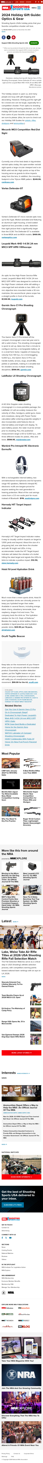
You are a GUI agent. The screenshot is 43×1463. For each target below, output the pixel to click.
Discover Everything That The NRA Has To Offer (20, 1416)
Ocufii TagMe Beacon (24, 700)
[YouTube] (42, 2)
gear (26, 692)
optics (21, 692)
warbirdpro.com (32, 498)
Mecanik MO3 (32, 692)
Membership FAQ (7, 1284)
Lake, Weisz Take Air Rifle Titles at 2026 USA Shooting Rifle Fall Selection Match (21, 955)
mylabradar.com (23, 439)
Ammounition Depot (10, 1113)
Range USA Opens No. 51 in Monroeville (13, 1022)
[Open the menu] (39, 7)
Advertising (5, 1231)
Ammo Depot (22, 1113)
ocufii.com (33, 682)
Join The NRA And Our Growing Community (21, 1388)
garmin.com (26, 369)
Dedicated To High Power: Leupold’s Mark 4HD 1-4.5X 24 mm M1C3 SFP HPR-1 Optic (20, 718)
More (15, 922)
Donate (28, 2)
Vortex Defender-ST (12, 694)
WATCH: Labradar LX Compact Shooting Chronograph (18, 734)
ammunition (19, 123)
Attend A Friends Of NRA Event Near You (20, 1445)
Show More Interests (26, 1177)
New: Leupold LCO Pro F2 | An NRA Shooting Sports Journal (31, 876)
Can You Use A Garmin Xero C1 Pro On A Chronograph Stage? (20, 711)
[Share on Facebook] (3, 36)
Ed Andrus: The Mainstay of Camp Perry (13, 1009)
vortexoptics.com (9, 237)
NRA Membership (8, 1278)
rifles (33, 120)
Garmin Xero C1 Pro (16, 696)
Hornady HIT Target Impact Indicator (18, 702)
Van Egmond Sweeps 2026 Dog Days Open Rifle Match (13, 1035)
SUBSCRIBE (13, 1205)
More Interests (22, 1073)
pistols (28, 120)
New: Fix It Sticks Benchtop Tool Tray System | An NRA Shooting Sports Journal (31, 901)
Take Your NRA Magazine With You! (18, 1360)
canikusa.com (8, 182)
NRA (28, 1113)
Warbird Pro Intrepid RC (23, 698)
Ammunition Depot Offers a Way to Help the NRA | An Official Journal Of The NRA (20, 1108)
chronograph (29, 696)
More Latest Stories (26, 1052)
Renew (22, 2)
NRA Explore (6, 1270)
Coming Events (7, 1250)
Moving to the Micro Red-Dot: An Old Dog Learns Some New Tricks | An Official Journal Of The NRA (10, 877)
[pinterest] (13, 36)
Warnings (4, 1457)
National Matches (10, 1152)
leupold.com (16, 299)
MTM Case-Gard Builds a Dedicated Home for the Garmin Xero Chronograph (20, 727)
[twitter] (8, 36)
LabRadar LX (9, 698)
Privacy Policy (6, 1454)
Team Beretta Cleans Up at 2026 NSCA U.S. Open (13, 996)
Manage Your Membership (11, 1287)
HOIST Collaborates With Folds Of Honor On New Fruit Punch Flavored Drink (21, 742)
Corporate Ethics (29, 1454)
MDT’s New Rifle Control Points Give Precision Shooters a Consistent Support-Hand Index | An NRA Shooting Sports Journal (10, 903)
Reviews (4, 1256)
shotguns (5, 123)
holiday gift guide (11, 692)
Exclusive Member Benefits (11, 1281)
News (3, 32)
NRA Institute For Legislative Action (14, 1267)
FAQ (12, 1457)
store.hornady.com (10, 563)
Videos (4, 1259)
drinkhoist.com (8, 630)
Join (16, 2)
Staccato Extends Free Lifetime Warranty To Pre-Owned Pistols (12, 984)
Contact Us (5, 1227)
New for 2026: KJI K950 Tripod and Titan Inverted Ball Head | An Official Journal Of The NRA (21, 1117)
